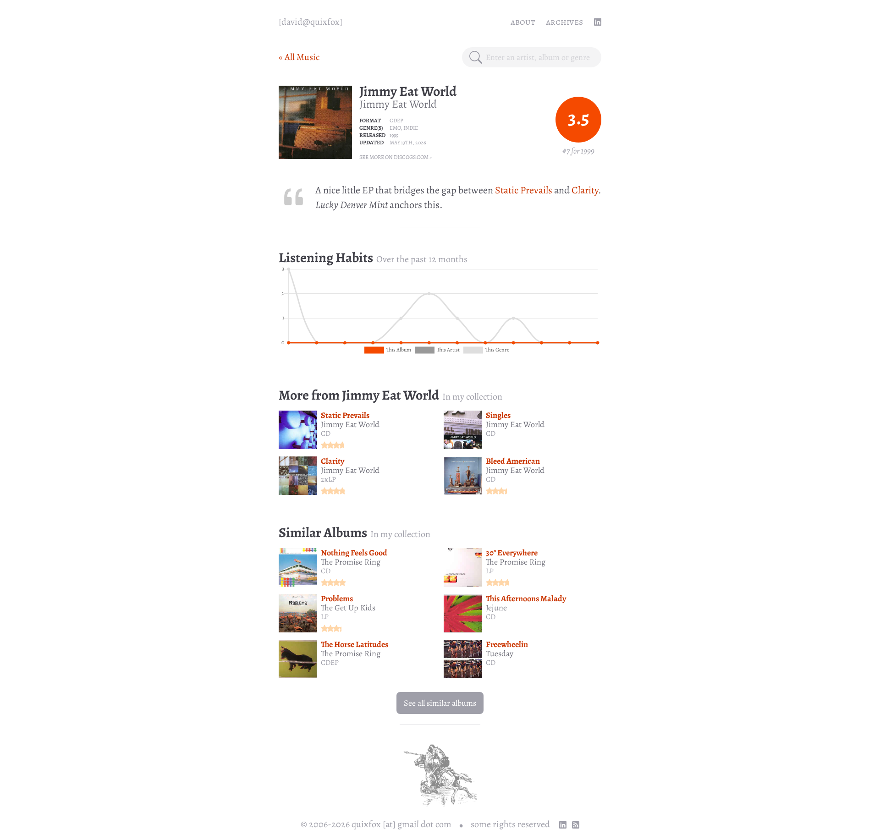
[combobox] (540, 57)
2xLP (328, 479)
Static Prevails (523, 190)
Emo (395, 128)
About (523, 22)
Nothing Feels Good (354, 552)
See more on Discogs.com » (395, 157)
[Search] (475, 57)
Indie (410, 128)
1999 (394, 135)
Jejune (496, 607)
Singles (498, 415)
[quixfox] (310, 22)
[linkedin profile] (597, 22)
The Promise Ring (350, 561)
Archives (564, 22)
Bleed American (513, 461)
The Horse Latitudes (354, 644)
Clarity (585, 190)
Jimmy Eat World (407, 91)
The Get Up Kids (348, 607)
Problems (337, 598)
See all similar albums (440, 702)
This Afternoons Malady (526, 598)
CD (325, 433)
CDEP (396, 120)
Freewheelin (507, 644)
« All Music (299, 57)
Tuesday (499, 653)
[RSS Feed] (575, 825)
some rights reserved (510, 824)
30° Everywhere (512, 552)
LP (490, 571)
